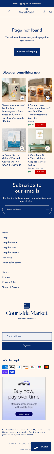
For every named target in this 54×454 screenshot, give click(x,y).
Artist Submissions (11, 263)
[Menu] (3, 11)
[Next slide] (51, 4)
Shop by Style (9, 248)
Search (5, 272)
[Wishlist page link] (38, 11)
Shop (4, 238)
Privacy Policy (9, 282)
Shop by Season (10, 253)
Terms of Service (10, 287)
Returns (6, 277)
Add (22, 98)
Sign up (27, 345)
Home (5, 233)
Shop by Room (9, 243)
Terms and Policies (27, 450)
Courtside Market (22, 444)
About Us (7, 258)
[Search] (9, 11)
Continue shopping (27, 52)
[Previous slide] (3, 4)
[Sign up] (47, 210)
